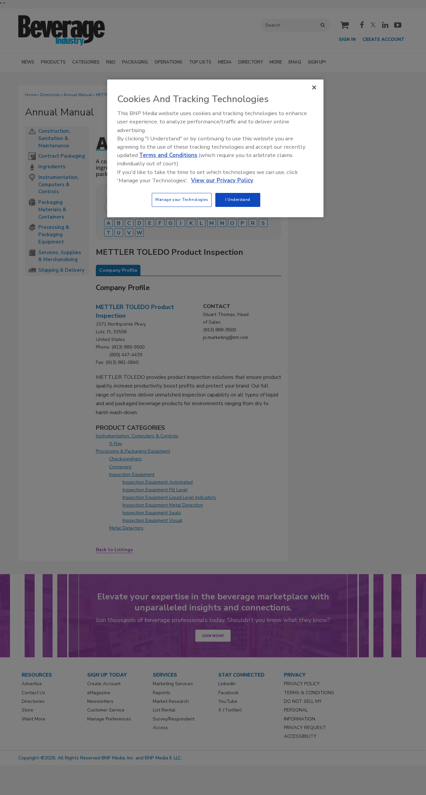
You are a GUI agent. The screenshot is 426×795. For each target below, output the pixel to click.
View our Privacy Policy (222, 180)
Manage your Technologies (181, 199)
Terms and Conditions (168, 155)
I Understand (237, 199)
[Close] (314, 87)
